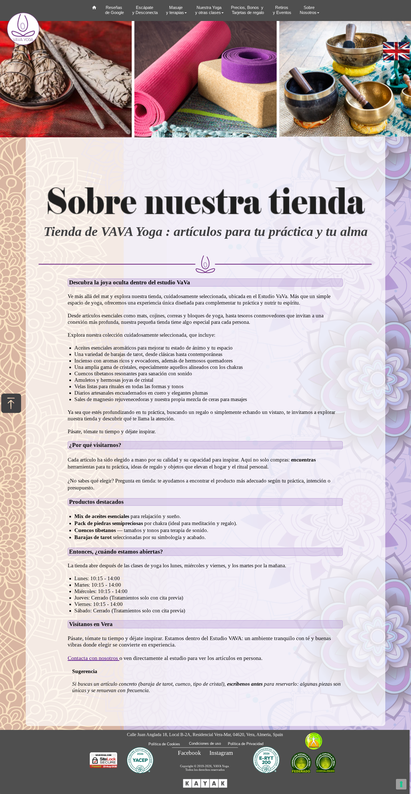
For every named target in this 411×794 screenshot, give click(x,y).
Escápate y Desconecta (144, 10)
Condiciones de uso (205, 743)
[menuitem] (94, 9)
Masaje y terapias (174, 10)
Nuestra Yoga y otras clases (207, 10)
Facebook (189, 753)
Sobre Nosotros (307, 10)
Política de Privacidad (245, 744)
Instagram (221, 753)
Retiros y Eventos (281, 10)
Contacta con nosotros (93, 658)
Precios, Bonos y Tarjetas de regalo (247, 10)
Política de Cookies (164, 744)
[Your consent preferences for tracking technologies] (401, 784)
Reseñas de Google (114, 10)
